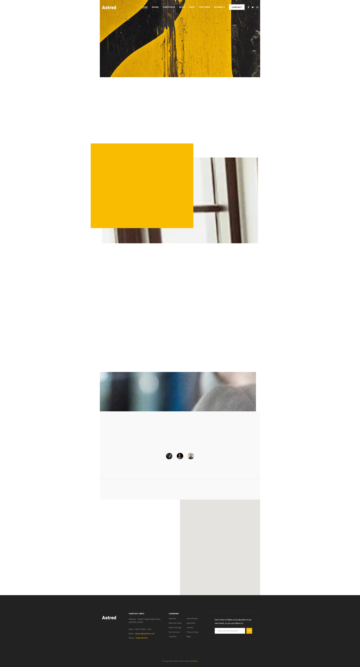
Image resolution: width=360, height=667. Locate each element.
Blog (182, 7)
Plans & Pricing (175, 627)
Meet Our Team (175, 623)
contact (237, 7)
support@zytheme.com (145, 633)
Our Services (174, 632)
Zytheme (193, 661)
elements (219, 7)
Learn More (114, 212)
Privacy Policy (192, 632)
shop (192, 7)
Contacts (172, 636)
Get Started (114, 60)
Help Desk (191, 623)
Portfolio (169, 7)
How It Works (192, 618)
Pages (155, 7)
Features (204, 7)
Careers (190, 627)
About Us (172, 618)
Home (145, 7)
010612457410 (142, 638)
